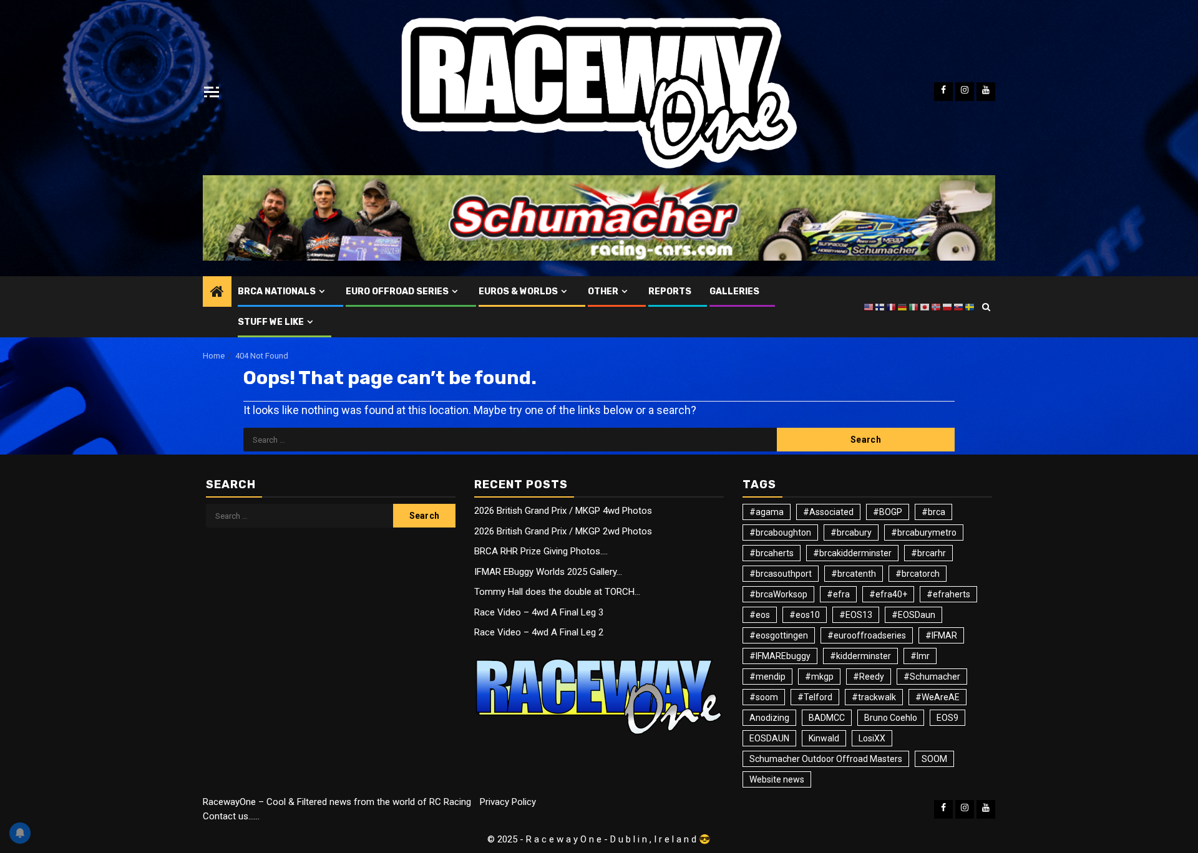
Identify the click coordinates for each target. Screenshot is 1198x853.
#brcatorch (917, 574)
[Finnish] (880, 306)
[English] (869, 306)
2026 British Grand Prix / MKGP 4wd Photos (563, 510)
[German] (902, 306)
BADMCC (827, 718)
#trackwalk (874, 697)
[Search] (986, 307)
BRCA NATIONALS (277, 291)
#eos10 (804, 615)
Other (603, 291)
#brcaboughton (780, 532)
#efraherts (948, 594)
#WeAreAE (937, 697)
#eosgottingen (778, 635)
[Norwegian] (936, 306)
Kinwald (824, 738)
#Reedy (868, 677)
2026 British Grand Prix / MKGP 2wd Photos (563, 531)
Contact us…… (231, 816)
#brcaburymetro (924, 532)
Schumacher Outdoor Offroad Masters (825, 759)
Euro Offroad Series (397, 291)
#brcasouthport (780, 574)
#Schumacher (931, 677)
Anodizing (769, 718)
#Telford (814, 697)
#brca (933, 512)
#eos (759, 615)
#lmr (920, 656)
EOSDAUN (769, 738)
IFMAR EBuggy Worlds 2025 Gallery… (548, 571)
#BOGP (887, 512)
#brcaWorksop (778, 594)
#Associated (828, 512)
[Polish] (947, 306)
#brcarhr (928, 553)
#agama (766, 512)
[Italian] (914, 306)
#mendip (767, 677)
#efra (838, 594)
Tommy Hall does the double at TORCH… (557, 591)
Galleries (734, 291)
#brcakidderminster (852, 553)
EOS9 (947, 718)
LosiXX (872, 738)
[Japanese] (925, 306)
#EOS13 (855, 615)
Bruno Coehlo (890, 718)
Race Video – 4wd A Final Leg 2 (538, 632)
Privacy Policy (508, 801)
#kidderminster (860, 656)
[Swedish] (970, 306)
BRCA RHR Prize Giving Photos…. (541, 551)
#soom (763, 697)
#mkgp (819, 677)
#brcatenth (853, 574)
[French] (891, 306)
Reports (669, 291)
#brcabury (851, 532)
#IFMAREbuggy (780, 656)
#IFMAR (941, 635)
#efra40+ (888, 594)
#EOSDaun (913, 615)
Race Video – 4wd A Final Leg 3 (538, 612)
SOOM (934, 759)
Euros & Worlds (518, 291)
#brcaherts (771, 553)
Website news (776, 779)
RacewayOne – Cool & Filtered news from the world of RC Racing (337, 801)
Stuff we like (271, 322)
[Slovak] (959, 306)
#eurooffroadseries (866, 635)
